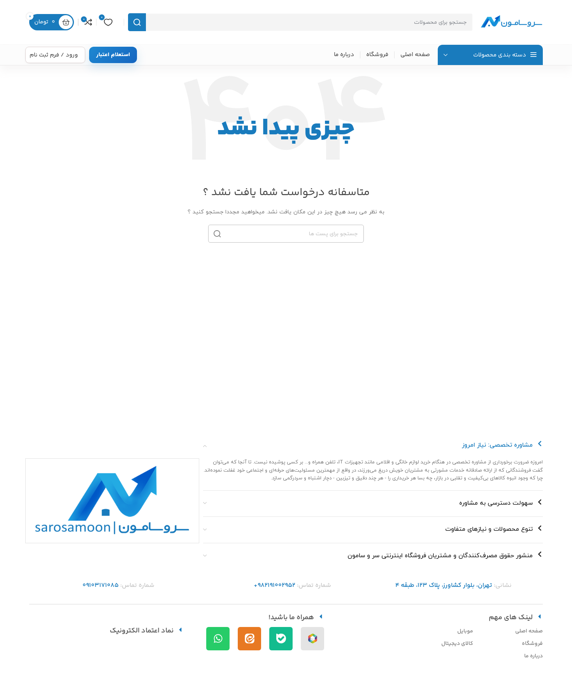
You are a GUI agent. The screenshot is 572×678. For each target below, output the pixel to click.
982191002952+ (274, 585)
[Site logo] (512, 21)
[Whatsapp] (218, 638)
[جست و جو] (137, 22)
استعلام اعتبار (113, 54)
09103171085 (100, 585)
